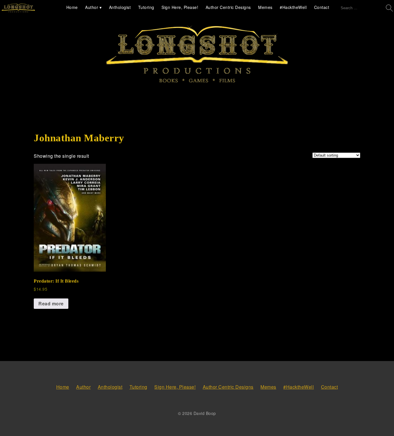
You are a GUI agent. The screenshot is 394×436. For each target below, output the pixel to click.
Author (91, 7)
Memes (265, 7)
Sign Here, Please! (180, 7)
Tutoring (146, 7)
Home (72, 7)
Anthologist (120, 7)
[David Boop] (18, 8)
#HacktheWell (293, 7)
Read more (51, 303)
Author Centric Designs (228, 7)
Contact (321, 7)
